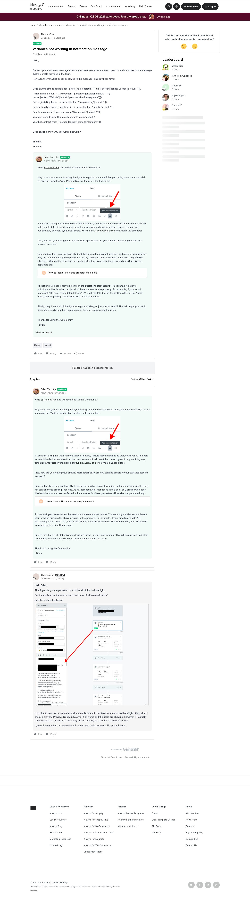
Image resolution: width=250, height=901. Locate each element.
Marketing (71, 25)
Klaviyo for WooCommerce (97, 845)
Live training (56, 845)
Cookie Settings (60, 882)
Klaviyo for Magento (94, 839)
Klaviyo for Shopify (93, 813)
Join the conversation (50, 25)
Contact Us (191, 845)
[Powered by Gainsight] (125, 750)
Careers (190, 826)
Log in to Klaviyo (58, 819)
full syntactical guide (104, 230)
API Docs (156, 826)
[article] (92, 476)
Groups (72, 6)
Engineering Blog (194, 832)
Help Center (145, 6)
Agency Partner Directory (131, 819)
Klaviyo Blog (56, 826)
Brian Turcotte (51, 157)
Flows (37, 345)
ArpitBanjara (178, 95)
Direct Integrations (93, 851)
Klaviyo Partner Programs (131, 813)
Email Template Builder (163, 819)
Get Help (156, 832)
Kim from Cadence (182, 75)
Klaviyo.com (56, 813)
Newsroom (191, 819)
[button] (191, 6)
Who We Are (192, 813)
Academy (130, 6)
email (48, 345)
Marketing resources (60, 839)
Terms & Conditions (111, 757)
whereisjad (178, 66)
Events (83, 6)
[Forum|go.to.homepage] (37, 6)
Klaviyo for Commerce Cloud (98, 832)
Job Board (96, 6)
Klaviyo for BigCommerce (97, 826)
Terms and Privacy (40, 882)
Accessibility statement (137, 757)
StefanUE (177, 105)
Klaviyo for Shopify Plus (96, 819)
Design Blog (192, 839)
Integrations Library (128, 826)
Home (33, 25)
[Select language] (176, 6)
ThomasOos (47, 34)
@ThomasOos (51, 167)
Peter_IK (176, 85)
